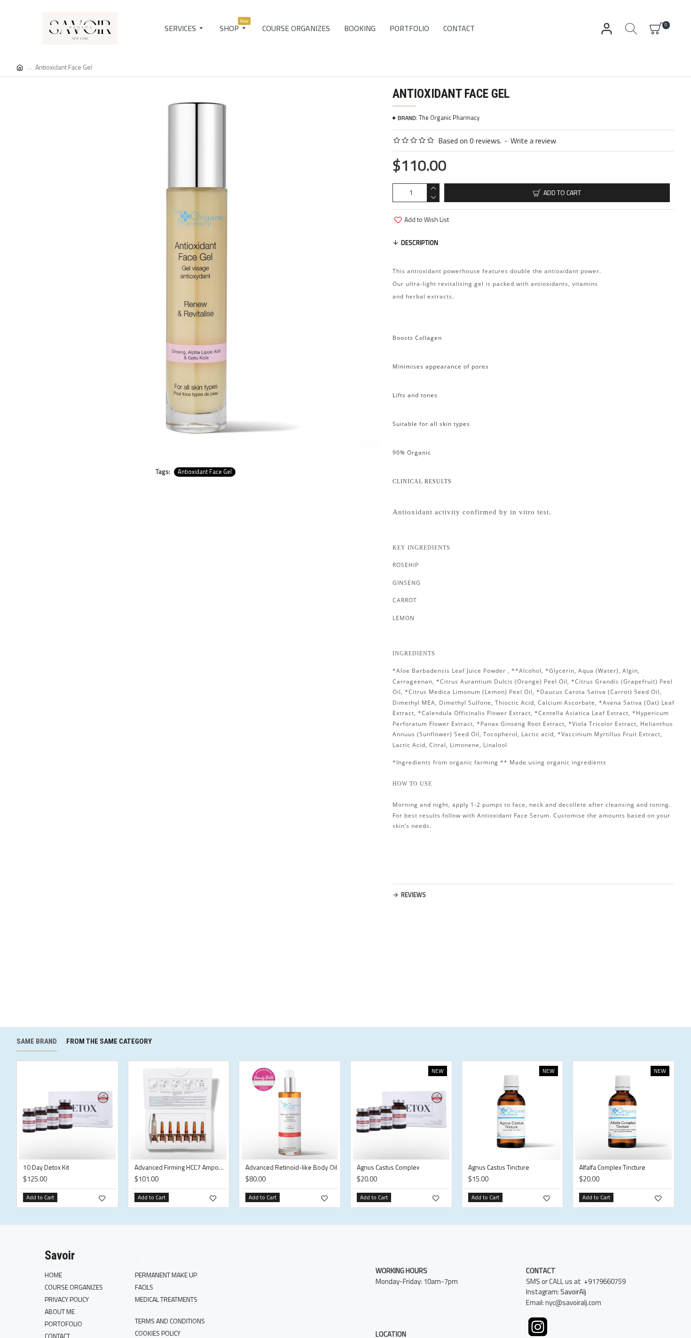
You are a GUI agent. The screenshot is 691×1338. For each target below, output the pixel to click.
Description (419, 242)
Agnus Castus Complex (388, 1168)
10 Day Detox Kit (46, 1168)
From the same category (109, 1041)
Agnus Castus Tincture (498, 1168)
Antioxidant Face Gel (205, 471)
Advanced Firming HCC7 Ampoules (180, 1168)
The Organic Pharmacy (449, 117)
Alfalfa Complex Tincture (612, 1168)
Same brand (36, 1041)
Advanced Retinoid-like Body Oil (291, 1168)
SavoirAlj (573, 1292)
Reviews (413, 894)
